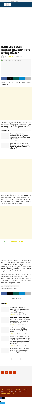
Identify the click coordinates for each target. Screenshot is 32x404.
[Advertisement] (16, 25)
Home (2, 43)
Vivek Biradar (9, 56)
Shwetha (13, 314)
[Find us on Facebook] (2, 372)
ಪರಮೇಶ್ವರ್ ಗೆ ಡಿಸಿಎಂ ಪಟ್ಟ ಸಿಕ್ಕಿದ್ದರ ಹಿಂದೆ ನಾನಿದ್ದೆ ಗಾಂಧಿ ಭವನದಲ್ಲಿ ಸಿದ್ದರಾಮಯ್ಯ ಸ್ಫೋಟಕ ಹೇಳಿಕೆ (19, 329)
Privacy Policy (26, 389)
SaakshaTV (7, 391)
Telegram (2, 403)
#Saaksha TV (8, 286)
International (8, 43)
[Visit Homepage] (7, 4)
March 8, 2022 (19, 56)
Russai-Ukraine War (7, 288)
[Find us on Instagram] (10, 372)
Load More (16, 359)
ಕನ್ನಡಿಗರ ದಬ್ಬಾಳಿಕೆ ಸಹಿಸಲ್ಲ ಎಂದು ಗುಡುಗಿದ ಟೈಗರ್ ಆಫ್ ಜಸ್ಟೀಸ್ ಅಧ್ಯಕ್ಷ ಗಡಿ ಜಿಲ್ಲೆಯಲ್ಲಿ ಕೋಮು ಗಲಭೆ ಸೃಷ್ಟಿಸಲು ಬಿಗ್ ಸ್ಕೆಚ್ (19, 350)
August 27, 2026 (14, 140)
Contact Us (17, 389)
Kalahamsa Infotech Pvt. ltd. (7, 393)
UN (15, 288)
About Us (9, 389)
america (16, 286)
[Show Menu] (2, 4)
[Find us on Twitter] (6, 372)
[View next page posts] (17, 155)
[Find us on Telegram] (14, 372)
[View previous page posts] (14, 155)
